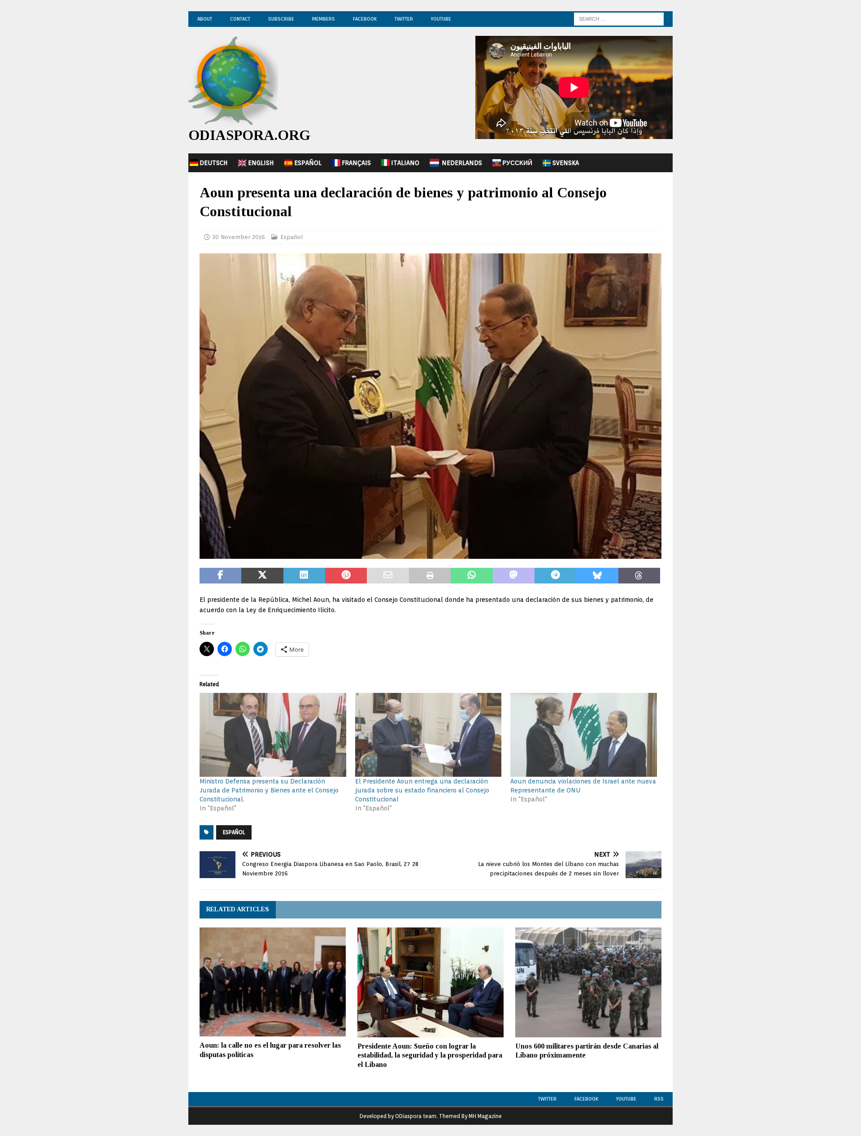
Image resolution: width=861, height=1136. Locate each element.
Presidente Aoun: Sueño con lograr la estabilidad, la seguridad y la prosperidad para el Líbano (429, 1055)
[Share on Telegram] (555, 576)
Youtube (626, 1099)
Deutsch (214, 162)
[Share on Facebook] (220, 576)
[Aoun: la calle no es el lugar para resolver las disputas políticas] (273, 982)
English (261, 162)
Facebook (365, 19)
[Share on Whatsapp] (471, 576)
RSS (659, 1099)
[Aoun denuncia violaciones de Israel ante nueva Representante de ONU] (583, 735)
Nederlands (462, 162)
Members (323, 19)
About (204, 19)
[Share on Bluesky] (597, 576)
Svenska (565, 162)
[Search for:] (619, 18)
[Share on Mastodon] (514, 576)
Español (308, 162)
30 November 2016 (238, 237)
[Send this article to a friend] (388, 576)
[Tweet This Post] (262, 576)
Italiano (405, 162)
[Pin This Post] (346, 576)
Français (356, 162)
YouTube (441, 19)
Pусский (517, 162)
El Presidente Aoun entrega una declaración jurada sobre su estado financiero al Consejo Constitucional (422, 790)
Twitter (404, 19)
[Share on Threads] (639, 576)
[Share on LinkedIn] (304, 576)
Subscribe (281, 19)
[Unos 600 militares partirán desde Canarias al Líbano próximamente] (588, 982)
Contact (240, 19)
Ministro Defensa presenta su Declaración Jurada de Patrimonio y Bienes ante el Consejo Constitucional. (269, 790)
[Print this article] (430, 576)
